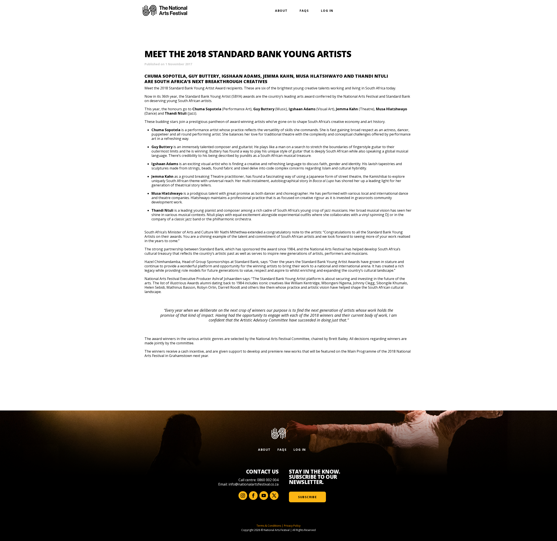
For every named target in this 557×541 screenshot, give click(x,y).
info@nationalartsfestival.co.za (253, 484)
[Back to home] (165, 10)
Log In (327, 10)
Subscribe (307, 497)
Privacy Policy (292, 526)
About (281, 10)
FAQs (304, 10)
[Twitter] (274, 495)
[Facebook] (253, 495)
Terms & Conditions (269, 526)
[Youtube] (263, 495)
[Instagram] (242, 495)
